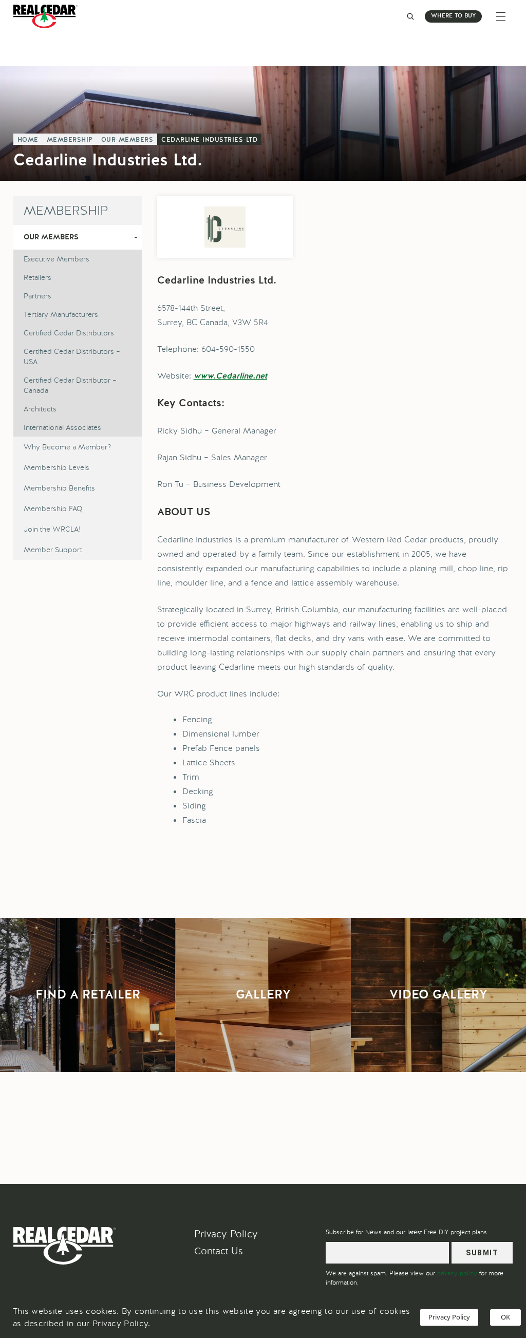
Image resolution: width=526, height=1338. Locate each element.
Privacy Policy (226, 1234)
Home (28, 140)
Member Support (53, 549)
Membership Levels (56, 467)
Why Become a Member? (67, 446)
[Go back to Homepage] (48, 16)
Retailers (37, 277)
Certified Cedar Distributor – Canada (70, 385)
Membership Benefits (59, 488)
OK (505, 1317)
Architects (40, 408)
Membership (66, 210)
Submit (482, 1253)
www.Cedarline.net (230, 376)
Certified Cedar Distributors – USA (72, 356)
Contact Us (218, 1251)
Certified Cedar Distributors (69, 332)
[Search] (410, 16)
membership (70, 140)
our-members (127, 140)
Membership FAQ (53, 508)
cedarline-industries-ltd (209, 140)
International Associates (62, 427)
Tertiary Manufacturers (61, 314)
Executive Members (56, 258)
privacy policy (457, 1273)
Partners (37, 295)
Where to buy (453, 16)
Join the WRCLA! (52, 529)
